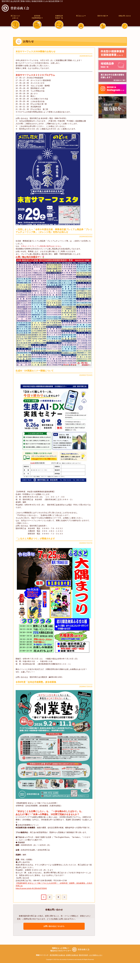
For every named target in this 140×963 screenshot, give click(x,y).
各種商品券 (59, 17)
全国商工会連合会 (72, 955)
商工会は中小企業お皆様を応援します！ (112, 77)
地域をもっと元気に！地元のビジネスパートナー (60, 949)
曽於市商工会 (15, 8)
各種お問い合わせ (125, 16)
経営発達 (37, 17)
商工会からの (15, 17)
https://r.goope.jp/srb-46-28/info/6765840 (31, 888)
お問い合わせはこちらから (54, 926)
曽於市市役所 (83, 955)
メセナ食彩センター (95, 955)
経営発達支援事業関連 (112, 53)
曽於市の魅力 (102, 16)
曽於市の (112, 107)
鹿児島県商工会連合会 (57, 955)
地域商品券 (112, 65)
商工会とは (81, 16)
